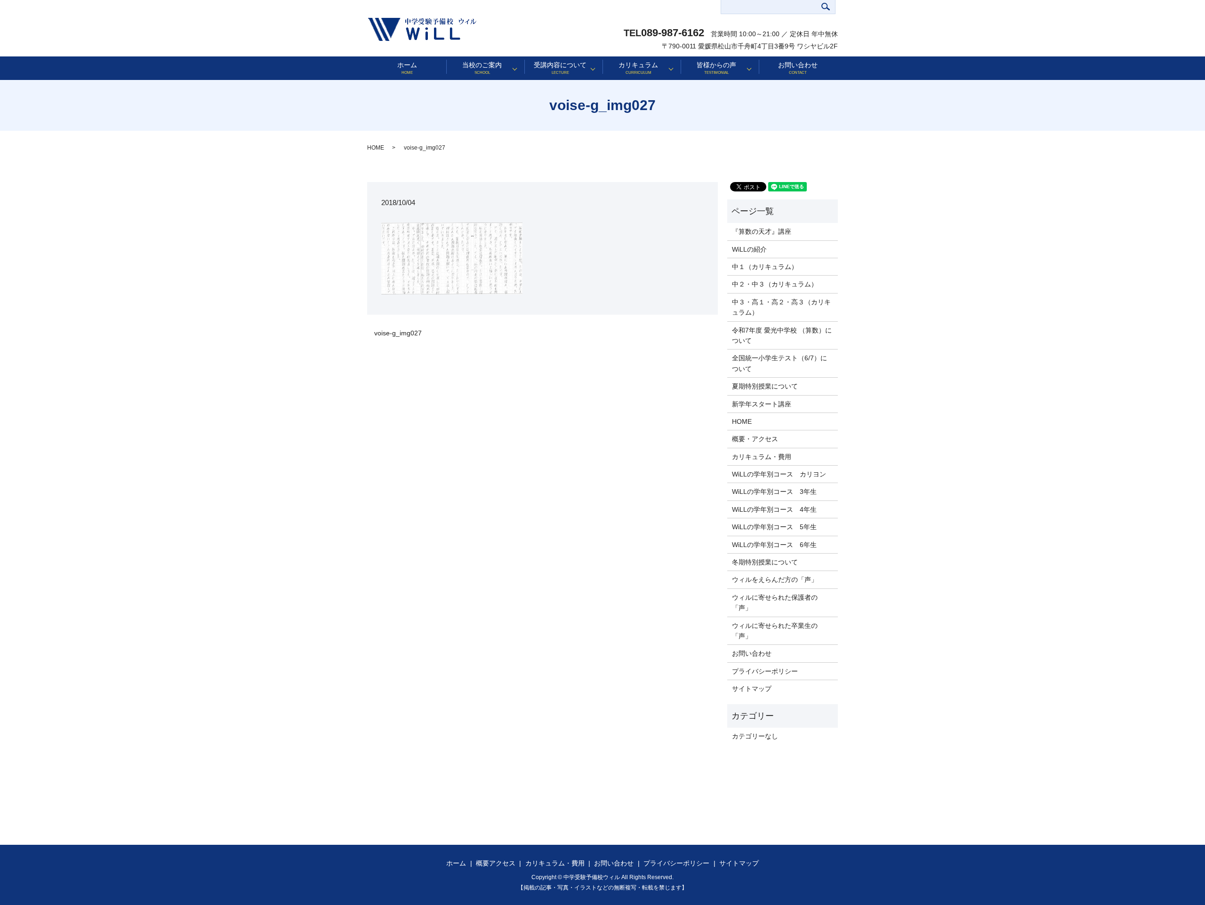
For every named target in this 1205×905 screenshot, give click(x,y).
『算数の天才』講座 (761, 231)
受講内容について (560, 68)
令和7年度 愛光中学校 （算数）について (782, 335)
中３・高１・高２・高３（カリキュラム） (781, 307)
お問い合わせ (798, 68)
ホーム (407, 68)
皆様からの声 (716, 68)
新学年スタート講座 (761, 404)
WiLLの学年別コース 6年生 (774, 544)
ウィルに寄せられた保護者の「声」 (775, 602)
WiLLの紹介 (749, 249)
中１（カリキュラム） (765, 266)
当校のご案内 (482, 68)
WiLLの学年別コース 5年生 (774, 527)
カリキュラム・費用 (761, 456)
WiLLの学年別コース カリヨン (779, 474)
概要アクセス (495, 863)
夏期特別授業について (765, 386)
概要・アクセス (755, 439)
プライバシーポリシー (765, 671)
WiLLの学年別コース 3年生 (774, 491)
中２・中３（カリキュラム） (775, 284)
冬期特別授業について (765, 562)
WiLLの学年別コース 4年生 (774, 509)
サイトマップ (751, 688)
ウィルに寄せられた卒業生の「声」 (775, 631)
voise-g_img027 (398, 333)
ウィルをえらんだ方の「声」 (775, 579)
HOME (375, 147)
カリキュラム (638, 68)
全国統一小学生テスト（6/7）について (779, 363)
